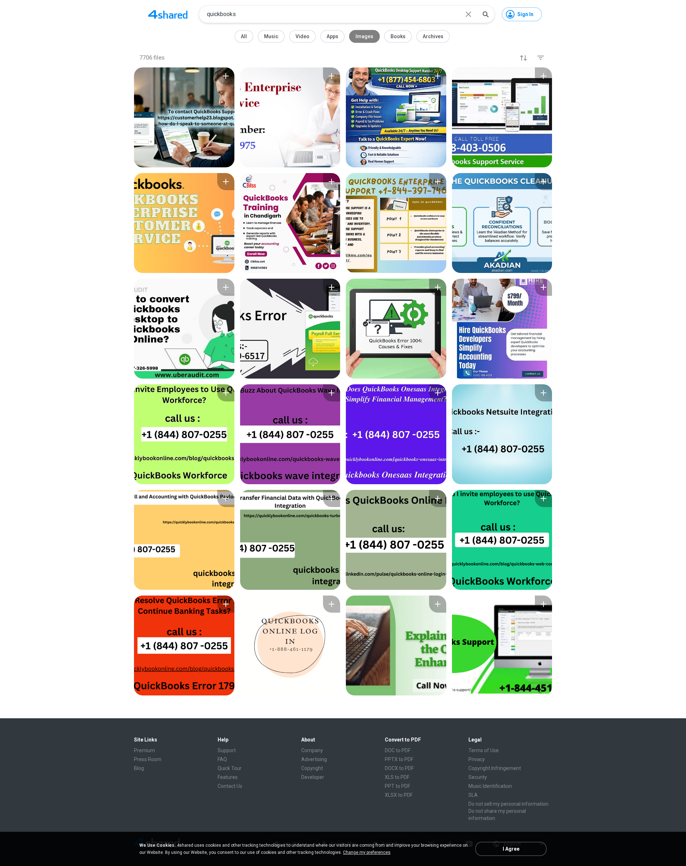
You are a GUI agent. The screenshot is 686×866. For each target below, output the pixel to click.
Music (271, 36)
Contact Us (230, 786)
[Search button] (485, 14)
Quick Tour (230, 768)
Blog (139, 768)
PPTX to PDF (399, 759)
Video (302, 36)
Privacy (476, 759)
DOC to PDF (398, 750)
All (244, 36)
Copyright (312, 768)
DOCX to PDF (399, 768)
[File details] (184, 117)
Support (227, 750)
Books (398, 36)
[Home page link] (168, 14)
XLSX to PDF (399, 795)
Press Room (147, 759)
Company (312, 750)
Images (364, 36)
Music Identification (490, 786)
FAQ (222, 759)
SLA (473, 795)
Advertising (314, 759)
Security (477, 777)
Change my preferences (367, 852)
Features (228, 777)
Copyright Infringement (494, 768)
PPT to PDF (397, 786)
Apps (332, 36)
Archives (433, 36)
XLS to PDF (397, 777)
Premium (144, 750)
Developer (312, 777)
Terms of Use (483, 750)
